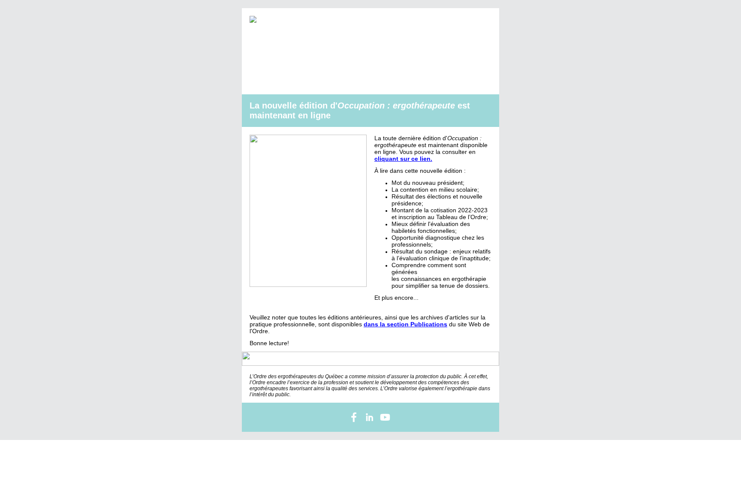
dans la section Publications (405, 324)
